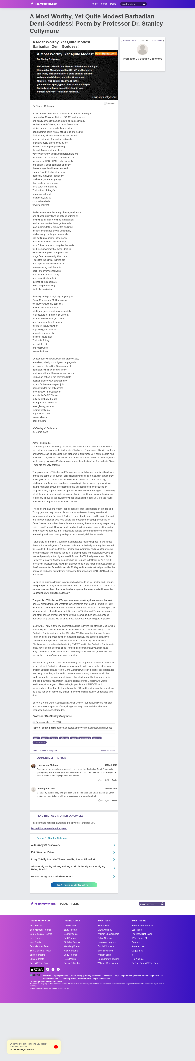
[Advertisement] (43, 1031)
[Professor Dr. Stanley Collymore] (142, 49)
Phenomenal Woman (142, 925)
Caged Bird (137, 950)
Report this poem (107, 751)
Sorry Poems (70, 955)
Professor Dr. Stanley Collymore (52, 716)
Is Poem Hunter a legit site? (146, 976)
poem (36, 738)
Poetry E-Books (72, 963)
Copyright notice (60, 976)
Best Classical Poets (40, 950)
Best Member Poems (40, 930)
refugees (96, 738)
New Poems (36, 938)
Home (95, 4)
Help (117, 976)
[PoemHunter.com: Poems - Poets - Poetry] (43, 3)
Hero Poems (70, 959)
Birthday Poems (72, 942)
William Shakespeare (108, 934)
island (74, 738)
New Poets (35, 942)
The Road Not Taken (141, 934)
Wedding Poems (72, 946)
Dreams (135, 942)
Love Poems (70, 925)
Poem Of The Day (39, 963)
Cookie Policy (76, 976)
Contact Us (107, 976)
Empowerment (39, 742)
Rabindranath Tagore (108, 959)
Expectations (85, 738)
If (132, 955)
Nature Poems (71, 950)
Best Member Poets (40, 946)
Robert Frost (104, 925)
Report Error (126, 976)
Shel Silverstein (105, 950)
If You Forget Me (139, 938)
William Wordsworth (108, 963)
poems (44, 738)
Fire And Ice (137, 959)
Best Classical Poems (41, 934)
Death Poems (71, 934)
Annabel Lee (137, 946)
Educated (64, 738)
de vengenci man (46, 788)
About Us (47, 976)
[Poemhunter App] (37, 969)
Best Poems (36, 925)
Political (54, 738)
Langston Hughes (106, 942)
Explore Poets (37, 959)
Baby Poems (70, 930)
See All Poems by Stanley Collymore (74, 885)
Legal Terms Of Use (101, 978)
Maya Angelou (105, 930)
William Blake (104, 955)
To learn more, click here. (22, 1049)
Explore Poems (37, 955)
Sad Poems (70, 938)
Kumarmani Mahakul (48, 765)
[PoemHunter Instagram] (58, 969)
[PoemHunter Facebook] (47, 969)
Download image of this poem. (45, 751)
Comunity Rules (69, 978)
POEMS (64, 904)
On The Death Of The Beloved (146, 963)
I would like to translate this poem (49, 828)
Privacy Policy (84, 978)
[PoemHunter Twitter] (53, 969)
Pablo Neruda (105, 938)
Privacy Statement (92, 976)
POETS (75, 904)
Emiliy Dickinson (106, 946)
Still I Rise (136, 930)
